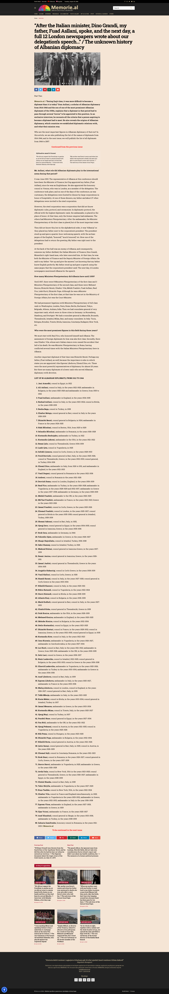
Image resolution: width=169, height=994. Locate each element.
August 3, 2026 (61, 900)
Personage (55, 14)
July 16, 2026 (61, 944)
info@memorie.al (84, 969)
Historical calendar (102, 14)
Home (35, 14)
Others (111, 14)
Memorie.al (38, 991)
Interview (48, 14)
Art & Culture (85, 14)
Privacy (132, 991)
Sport (92, 14)
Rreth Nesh (37, 1)
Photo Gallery (74, 14)
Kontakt (44, 1)
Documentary (64, 14)
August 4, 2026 (84, 906)
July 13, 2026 (84, 942)
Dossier (41, 14)
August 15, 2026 (39, 902)
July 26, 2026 (38, 944)
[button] (4, 989)
